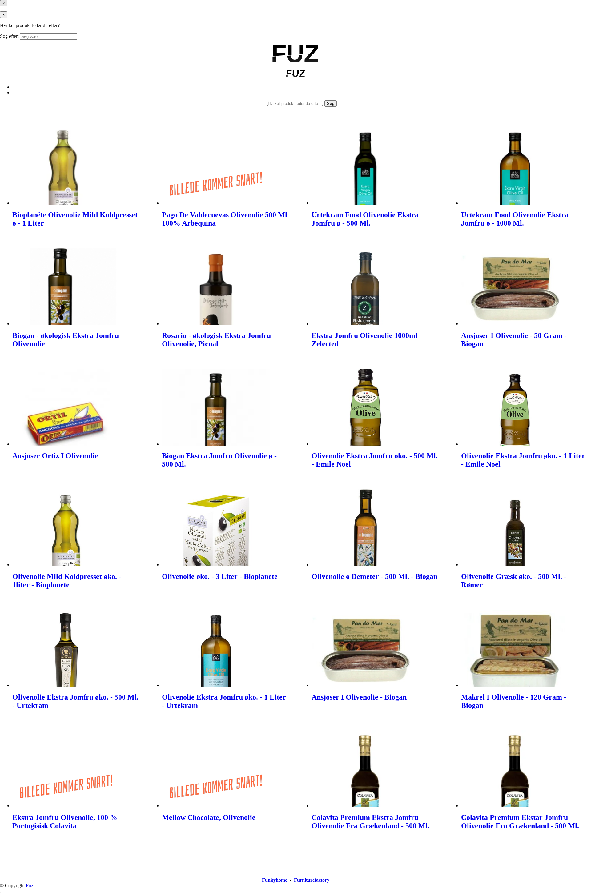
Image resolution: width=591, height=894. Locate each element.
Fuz (29, 885)
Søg (330, 103)
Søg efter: (9, 36)
